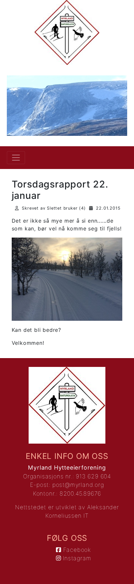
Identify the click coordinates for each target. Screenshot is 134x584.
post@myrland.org (78, 484)
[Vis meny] (16, 157)
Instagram (76, 558)
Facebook (76, 549)
